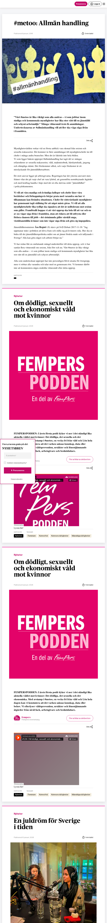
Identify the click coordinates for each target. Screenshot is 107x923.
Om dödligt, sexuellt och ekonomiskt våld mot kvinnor (44, 309)
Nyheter (18, 296)
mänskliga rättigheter (81, 536)
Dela (88, 140)
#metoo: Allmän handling (51, 23)
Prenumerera (81, 3)
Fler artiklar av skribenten (79, 459)
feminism (32, 536)
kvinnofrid (43, 536)
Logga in (97, 3)
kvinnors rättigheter (59, 536)
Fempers (26, 717)
